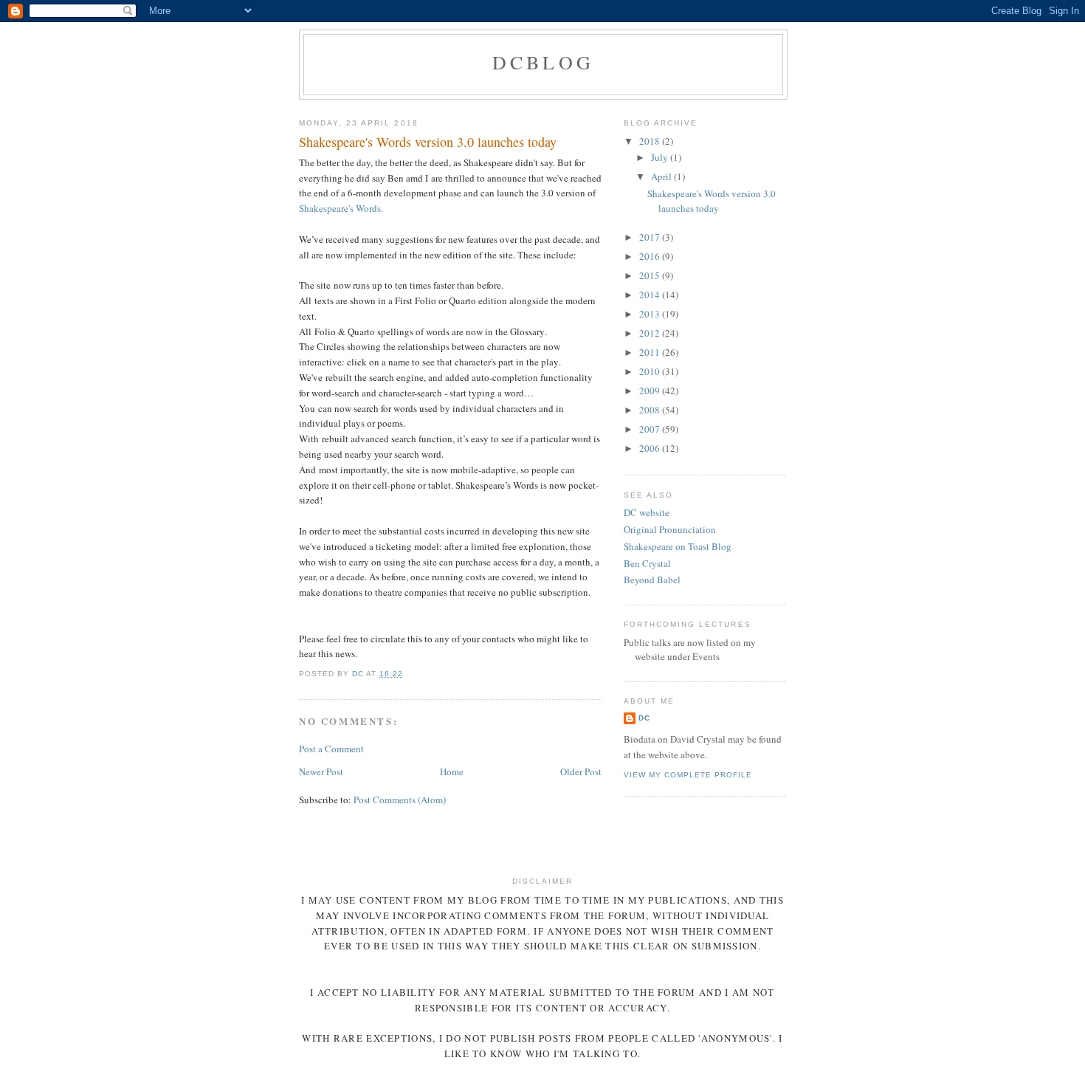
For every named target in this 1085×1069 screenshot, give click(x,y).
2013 (650, 313)
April (662, 176)
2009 (650, 390)
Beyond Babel (652, 579)
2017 (650, 237)
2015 (650, 275)
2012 (650, 333)
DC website (646, 512)
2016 (650, 256)
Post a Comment (331, 748)
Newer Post (321, 771)
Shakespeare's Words (340, 208)
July (660, 157)
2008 (650, 409)
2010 (650, 371)
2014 (650, 294)
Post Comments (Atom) (400, 799)
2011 (650, 352)
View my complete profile (688, 775)
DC (644, 718)
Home (452, 771)
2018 (650, 141)
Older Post (581, 771)
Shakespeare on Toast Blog (677, 546)
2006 (650, 448)
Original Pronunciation (670, 529)
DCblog (543, 62)
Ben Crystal (647, 563)
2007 (650, 429)
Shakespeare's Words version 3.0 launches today (711, 201)
